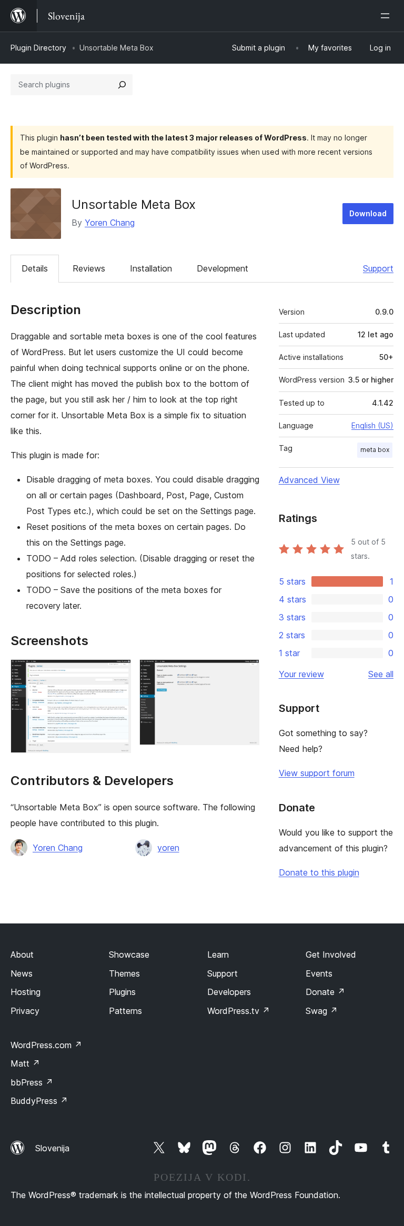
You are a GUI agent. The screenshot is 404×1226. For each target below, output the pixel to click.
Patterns (125, 1011)
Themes (124, 973)
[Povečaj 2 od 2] (245, 673)
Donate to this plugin (319, 872)
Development (222, 268)
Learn (218, 954)
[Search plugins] (122, 84)
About (22, 954)
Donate (325, 992)
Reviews (89, 268)
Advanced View (309, 480)
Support (378, 268)
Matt (25, 1063)
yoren (168, 847)
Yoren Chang (110, 222)
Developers (229, 992)
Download (368, 213)
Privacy (25, 1011)
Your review (301, 674)
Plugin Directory (38, 47)
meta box (374, 450)
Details (35, 268)
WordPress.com (46, 1045)
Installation (151, 268)
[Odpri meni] (387, 16)
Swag (322, 1011)
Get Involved (331, 954)
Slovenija (52, 1148)
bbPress (32, 1082)
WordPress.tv (238, 1011)
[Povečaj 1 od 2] (117, 673)
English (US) (372, 425)
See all (380, 674)
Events (319, 973)
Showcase (129, 954)
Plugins (122, 992)
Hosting (26, 992)
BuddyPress (39, 1101)
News (22, 973)
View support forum (317, 773)
